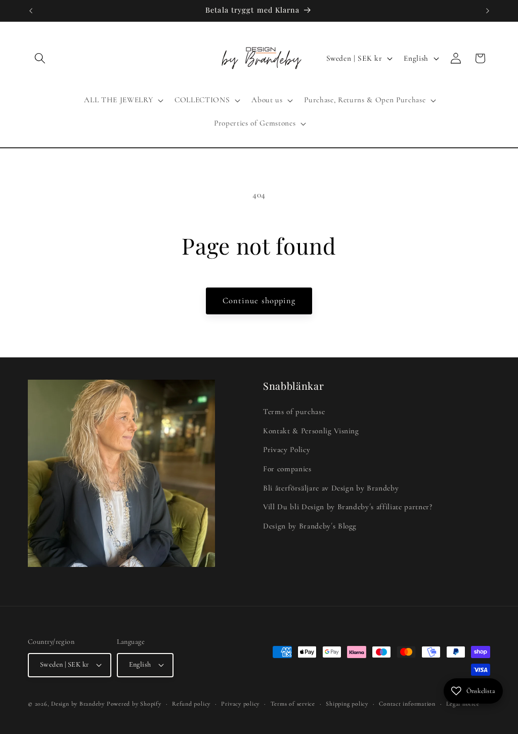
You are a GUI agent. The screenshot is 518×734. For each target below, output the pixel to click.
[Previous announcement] (31, 10)
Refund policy (191, 703)
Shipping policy (347, 703)
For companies (287, 468)
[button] (40, 58)
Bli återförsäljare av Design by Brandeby (331, 488)
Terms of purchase (294, 411)
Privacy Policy (286, 449)
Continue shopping (259, 301)
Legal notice (462, 703)
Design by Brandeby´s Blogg (310, 526)
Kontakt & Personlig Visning (311, 430)
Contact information (407, 703)
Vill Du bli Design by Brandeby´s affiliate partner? (348, 506)
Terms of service (293, 703)
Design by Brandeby (78, 703)
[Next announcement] (488, 10)
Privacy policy (240, 703)
